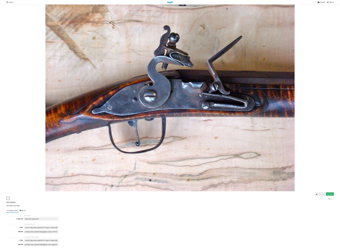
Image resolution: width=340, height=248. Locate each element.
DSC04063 (11, 202)
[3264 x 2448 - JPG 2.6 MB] (316, 194)
